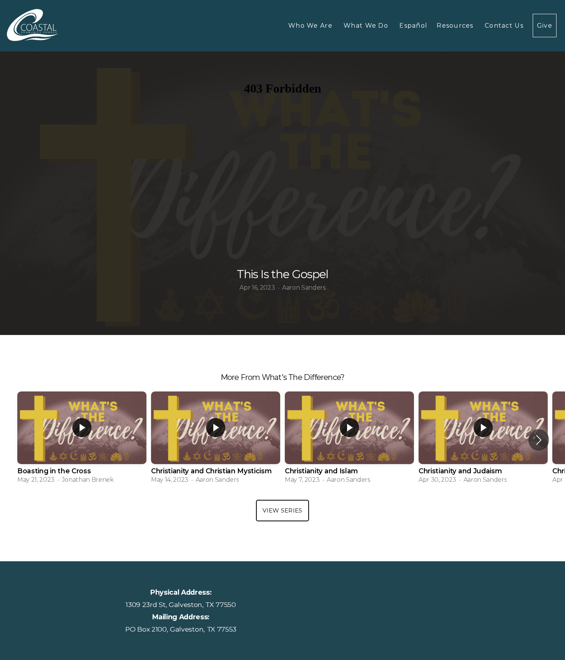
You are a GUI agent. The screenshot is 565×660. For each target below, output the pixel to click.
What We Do (367, 25)
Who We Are (311, 25)
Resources (456, 25)
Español (413, 25)
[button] (538, 439)
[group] (81, 439)
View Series (282, 510)
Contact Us (504, 25)
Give (544, 25)
